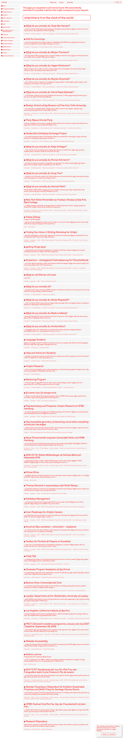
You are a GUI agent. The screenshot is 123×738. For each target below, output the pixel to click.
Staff (4, 24)
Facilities (5, 15)
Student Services (7, 12)
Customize (112, 734)
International (6, 21)
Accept (104, 734)
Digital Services (7, 46)
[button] (1, 5)
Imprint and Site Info (8, 55)
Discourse (53, 2)
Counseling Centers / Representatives (8, 31)
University (5, 34)
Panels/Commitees (8, 40)
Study (61, 2)
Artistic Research (7, 18)
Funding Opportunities (9, 37)
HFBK (4, 2)
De (117, 2)
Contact (5, 52)
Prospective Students (8, 9)
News (4, 6)
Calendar (70, 2)
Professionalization (8, 43)
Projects (7, 49)
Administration (6, 27)
